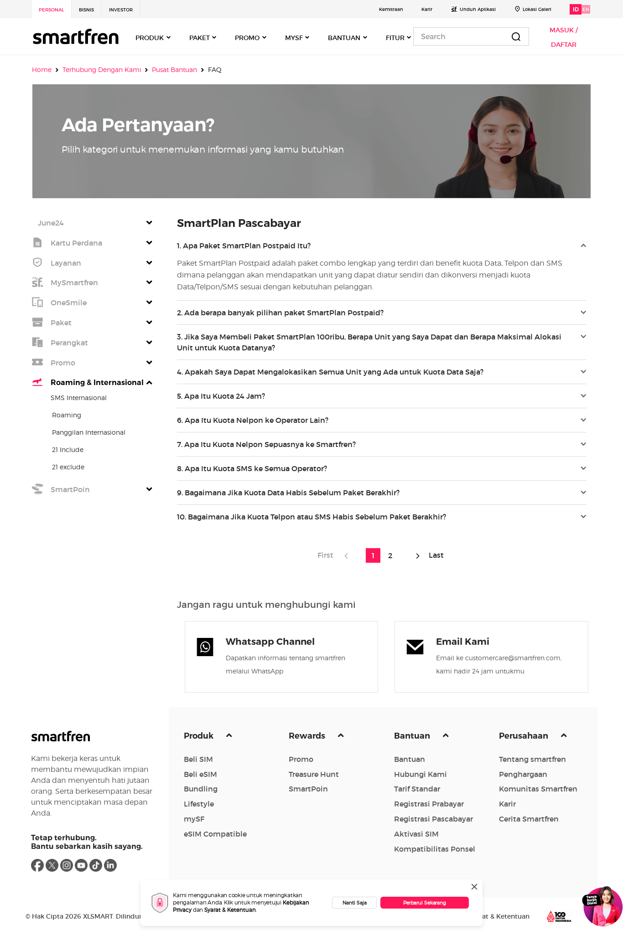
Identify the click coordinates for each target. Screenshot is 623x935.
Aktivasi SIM (416, 833)
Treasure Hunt (314, 774)
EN (585, 9)
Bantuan (413, 736)
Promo (301, 759)
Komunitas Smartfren (538, 788)
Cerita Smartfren (529, 818)
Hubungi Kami (420, 774)
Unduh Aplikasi (478, 9)
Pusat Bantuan (174, 69)
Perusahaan (524, 736)
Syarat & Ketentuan (230, 909)
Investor (121, 10)
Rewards (308, 736)
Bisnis (86, 10)
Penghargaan (523, 774)
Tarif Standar (417, 788)
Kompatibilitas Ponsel (434, 848)
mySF (194, 818)
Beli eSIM (200, 774)
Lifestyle (199, 803)
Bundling (201, 788)
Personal (51, 10)
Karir (426, 9)
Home (42, 69)
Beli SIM (198, 759)
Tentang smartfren (532, 759)
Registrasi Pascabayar (433, 818)
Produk (199, 736)
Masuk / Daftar (564, 37)
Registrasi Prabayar (429, 803)
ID (576, 9)
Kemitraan (391, 9)
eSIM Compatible (215, 833)
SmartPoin (308, 788)
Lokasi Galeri (537, 9)
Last (434, 555)
